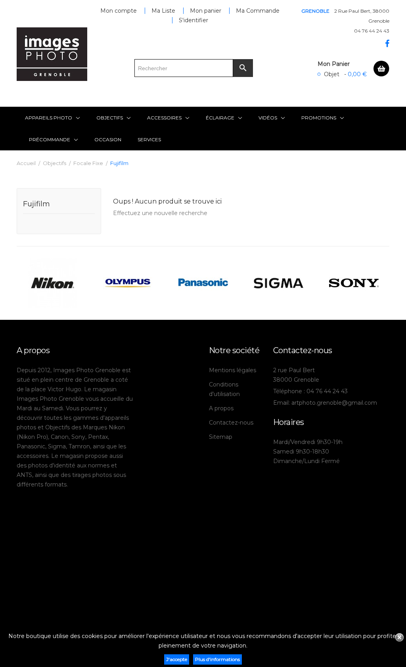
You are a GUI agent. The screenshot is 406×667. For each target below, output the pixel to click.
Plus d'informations (217, 659)
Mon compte (118, 11)
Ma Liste (163, 11)
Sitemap (220, 436)
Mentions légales (232, 370)
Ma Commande (258, 11)
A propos (221, 408)
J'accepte (176, 659)
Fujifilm (36, 204)
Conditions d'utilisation (224, 389)
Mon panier (205, 11)
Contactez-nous (231, 422)
